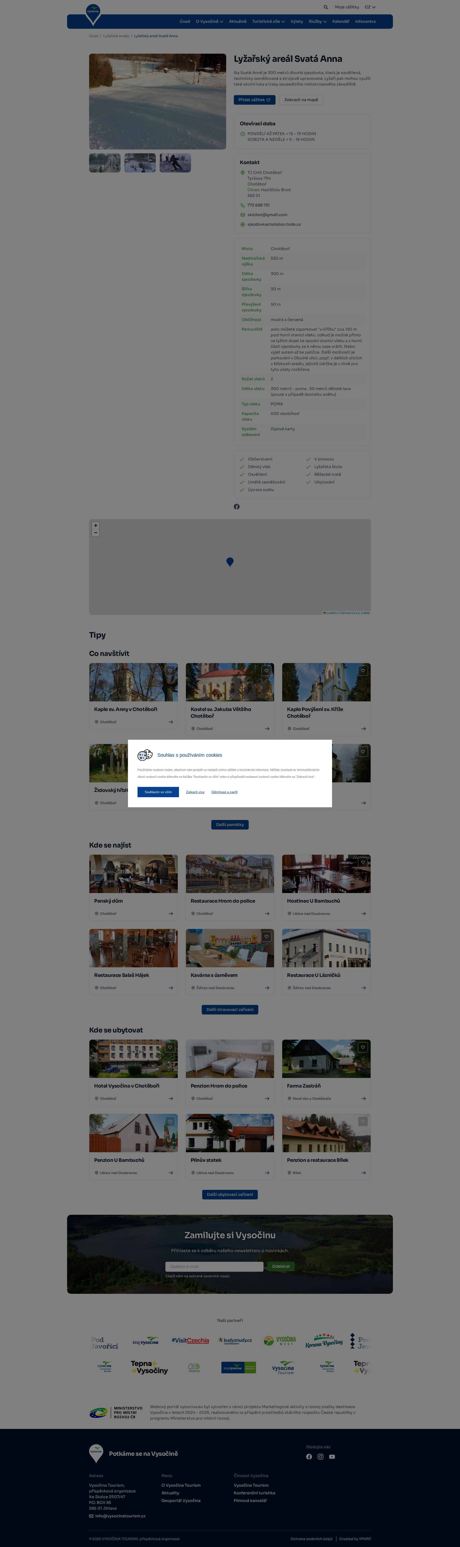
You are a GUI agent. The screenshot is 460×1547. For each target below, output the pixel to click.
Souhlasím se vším (158, 792)
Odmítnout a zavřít (225, 792)
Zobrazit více (195, 792)
